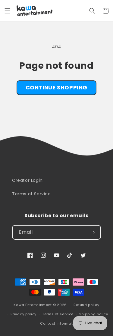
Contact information (59, 323)
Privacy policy (23, 314)
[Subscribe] (93, 232)
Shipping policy (93, 314)
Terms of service (58, 314)
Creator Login (27, 180)
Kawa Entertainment (33, 304)
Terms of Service (31, 194)
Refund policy (86, 304)
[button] (7, 10)
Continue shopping (56, 87)
